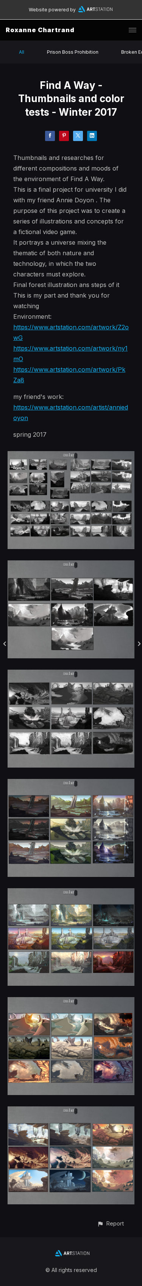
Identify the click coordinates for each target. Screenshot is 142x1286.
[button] (110, 1223)
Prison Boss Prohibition (72, 52)
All (21, 52)
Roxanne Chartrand (40, 30)
